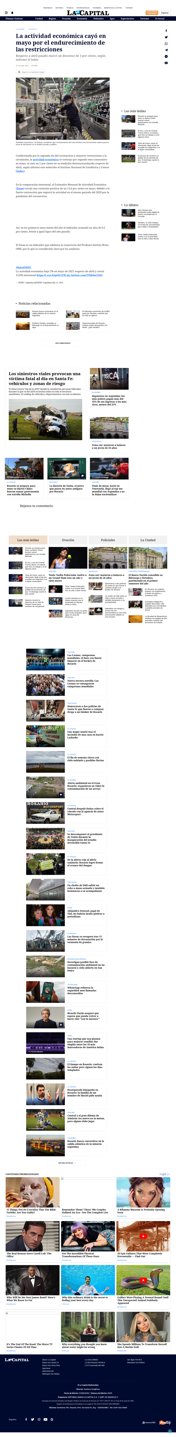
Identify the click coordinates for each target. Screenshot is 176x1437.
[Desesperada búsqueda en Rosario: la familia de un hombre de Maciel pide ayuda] (66, 1094)
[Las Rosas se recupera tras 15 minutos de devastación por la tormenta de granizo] (66, 941)
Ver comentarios (62, 343)
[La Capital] (88, 12)
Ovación (66, 19)
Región (52, 19)
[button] (6, 12)
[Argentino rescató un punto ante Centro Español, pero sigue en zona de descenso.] (68, 614)
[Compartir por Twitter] (166, 37)
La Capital (20, 29)
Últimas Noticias (14, 19)
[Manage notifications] (170, 1431)
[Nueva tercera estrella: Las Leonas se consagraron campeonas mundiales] (66, 685)
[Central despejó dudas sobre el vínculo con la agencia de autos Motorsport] (66, 813)
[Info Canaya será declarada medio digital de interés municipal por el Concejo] (140, 213)
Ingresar (165, 13)
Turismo (129, 8)
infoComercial (47, 1371)
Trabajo (69, 8)
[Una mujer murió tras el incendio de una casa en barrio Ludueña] (66, 736)
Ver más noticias (65, 1163)
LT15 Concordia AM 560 (94, 1365)
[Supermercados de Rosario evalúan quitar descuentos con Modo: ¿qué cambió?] (88, 326)
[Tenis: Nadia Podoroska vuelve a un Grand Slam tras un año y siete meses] (140, 237)
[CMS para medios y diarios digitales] (149, 1422)
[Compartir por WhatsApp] (166, 43)
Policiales (98, 19)
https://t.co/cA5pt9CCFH (51, 275)
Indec (20, 171)
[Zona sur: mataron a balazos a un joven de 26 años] (109, 434)
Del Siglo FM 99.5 (134, 1360)
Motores (59, 8)
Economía (82, 19)
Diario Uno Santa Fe (50, 1362)
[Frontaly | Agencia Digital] (163, 1423)
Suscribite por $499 (152, 13)
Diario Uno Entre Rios (51, 1365)
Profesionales (83, 8)
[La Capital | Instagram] (39, 1419)
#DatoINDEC (23, 267)
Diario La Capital (49, 1360)
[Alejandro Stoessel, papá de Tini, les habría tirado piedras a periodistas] (66, 915)
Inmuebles (47, 8)
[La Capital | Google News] (52, 1419)
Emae (20, 188)
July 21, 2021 (57, 282)
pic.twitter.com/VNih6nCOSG (84, 275)
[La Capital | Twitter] (32, 1419)
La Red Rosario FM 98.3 (95, 1362)
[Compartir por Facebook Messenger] (166, 56)
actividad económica (46, 159)
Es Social (159, 19)
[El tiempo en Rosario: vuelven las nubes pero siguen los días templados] (66, 1068)
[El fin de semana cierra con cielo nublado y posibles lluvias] (66, 762)
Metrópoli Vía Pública (51, 1374)
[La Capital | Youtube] (45, 1419)
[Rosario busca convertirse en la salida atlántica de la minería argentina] (38, 314)
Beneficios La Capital (113, 8)
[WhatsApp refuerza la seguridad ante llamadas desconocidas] (66, 992)
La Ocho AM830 (91, 1360)
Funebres (97, 8)
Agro (112, 19)
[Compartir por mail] (166, 63)
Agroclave (46, 1368)
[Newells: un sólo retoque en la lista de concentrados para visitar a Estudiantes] (140, 225)
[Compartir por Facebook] (166, 30)
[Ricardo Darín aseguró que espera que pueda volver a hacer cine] (66, 1017)
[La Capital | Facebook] (26, 1419)
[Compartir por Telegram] (166, 50)
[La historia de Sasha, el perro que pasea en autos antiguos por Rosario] (67, 478)
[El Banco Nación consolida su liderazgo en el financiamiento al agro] (38, 326)
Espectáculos (127, 19)
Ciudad (39, 19)
